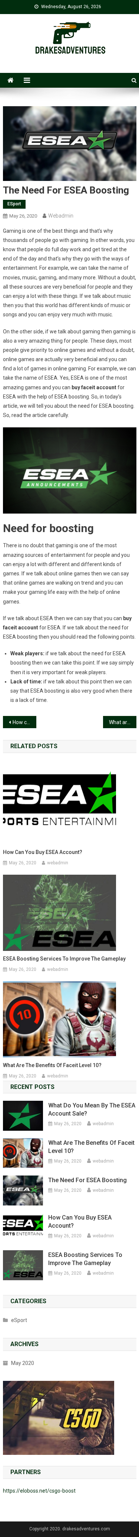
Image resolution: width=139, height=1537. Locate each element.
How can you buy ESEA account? (24, 722)
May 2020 (22, 1363)
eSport (14, 203)
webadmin (60, 216)
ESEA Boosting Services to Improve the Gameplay (64, 959)
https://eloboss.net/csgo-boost (39, 1491)
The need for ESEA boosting (87, 1180)
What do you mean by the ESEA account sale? (91, 1109)
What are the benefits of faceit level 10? (122, 722)
